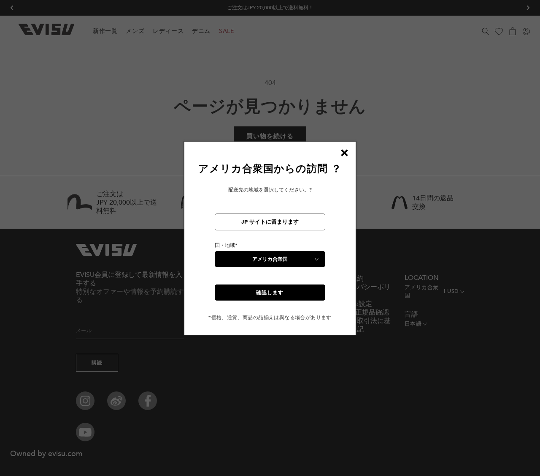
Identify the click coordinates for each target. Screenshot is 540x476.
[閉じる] (344, 153)
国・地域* (226, 245)
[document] (270, 241)
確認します (270, 292)
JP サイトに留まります (270, 222)
